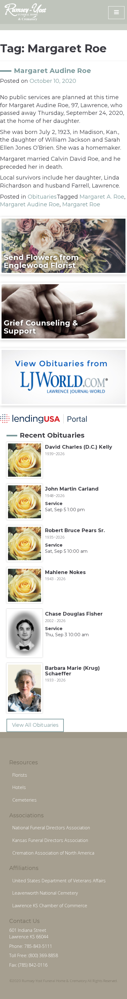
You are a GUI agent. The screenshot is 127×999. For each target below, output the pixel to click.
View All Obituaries (35, 725)
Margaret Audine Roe (52, 71)
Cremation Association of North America (53, 853)
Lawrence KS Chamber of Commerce (49, 905)
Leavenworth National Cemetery (45, 893)
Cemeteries (24, 800)
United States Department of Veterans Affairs (59, 881)
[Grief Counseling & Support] (63, 311)
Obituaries (42, 196)
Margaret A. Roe (102, 196)
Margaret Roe (81, 204)
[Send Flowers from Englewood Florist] (63, 245)
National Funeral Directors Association (51, 828)
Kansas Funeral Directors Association (50, 840)
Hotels (19, 787)
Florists (19, 775)
